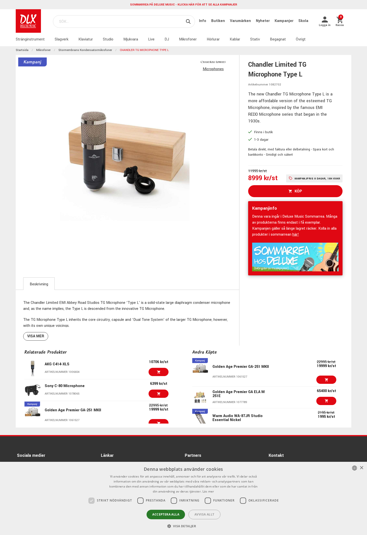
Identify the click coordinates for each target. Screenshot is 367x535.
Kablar (235, 39)
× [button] (361, 468)
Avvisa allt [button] (204, 514)
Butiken (218, 20)
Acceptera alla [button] (165, 514)
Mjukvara (130, 39)
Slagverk (61, 39)
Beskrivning (39, 284)
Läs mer (208, 491)
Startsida (22, 50)
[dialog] (183, 498)
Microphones (213, 69)
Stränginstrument (30, 39)
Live (151, 39)
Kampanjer (284, 20)
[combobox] (354, 468)
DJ (167, 39)
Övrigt (301, 39)
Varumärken (241, 20)
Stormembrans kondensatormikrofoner (85, 50)
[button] (183, 526)
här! (295, 234)
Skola (303, 20)
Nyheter (263, 20)
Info (203, 20)
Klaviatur (85, 39)
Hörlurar (213, 39)
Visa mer (35, 336)
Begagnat (278, 39)
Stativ (255, 39)
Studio (108, 39)
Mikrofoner (188, 39)
